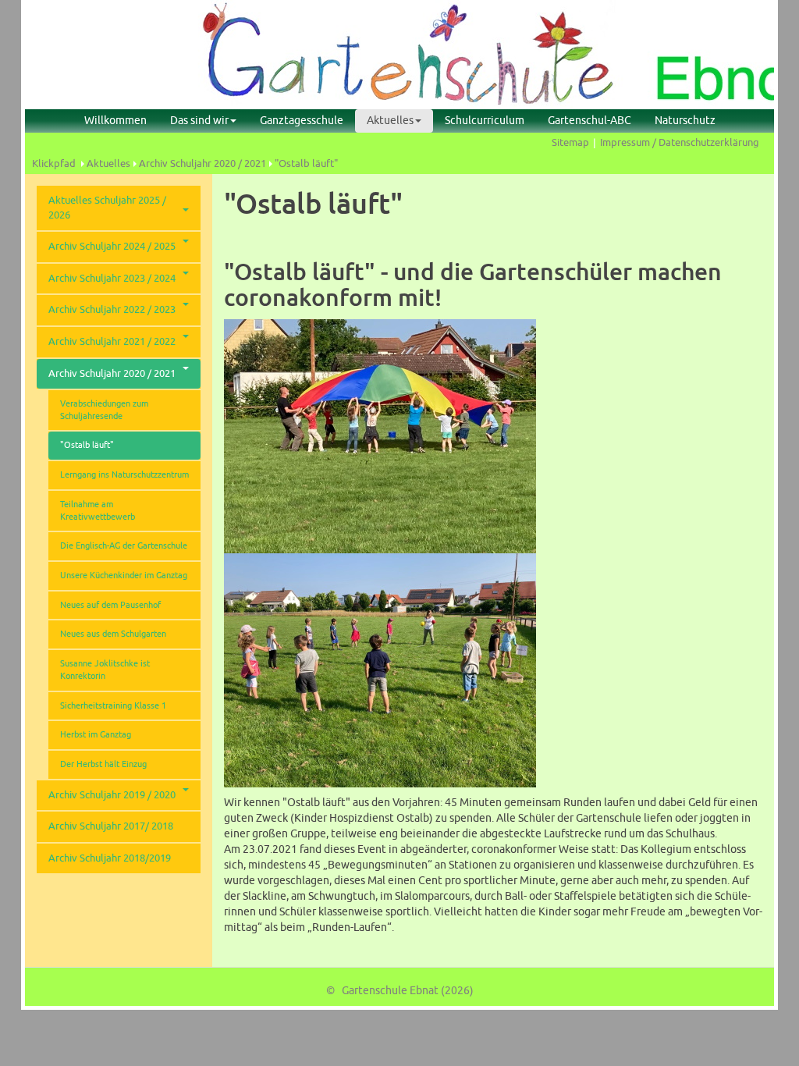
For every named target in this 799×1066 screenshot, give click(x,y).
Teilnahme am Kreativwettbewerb (97, 510)
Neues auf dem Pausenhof (110, 605)
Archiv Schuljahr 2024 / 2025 (112, 246)
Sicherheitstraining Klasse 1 (113, 706)
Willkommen (115, 120)
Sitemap (570, 142)
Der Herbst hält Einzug (103, 764)
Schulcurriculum (484, 120)
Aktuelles (390, 120)
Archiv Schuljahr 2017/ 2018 (110, 826)
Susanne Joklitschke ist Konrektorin (105, 669)
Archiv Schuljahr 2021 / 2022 (112, 341)
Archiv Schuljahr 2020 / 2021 (202, 163)
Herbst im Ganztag (95, 734)
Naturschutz (685, 120)
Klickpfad (54, 163)
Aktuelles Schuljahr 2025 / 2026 (107, 208)
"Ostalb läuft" (306, 163)
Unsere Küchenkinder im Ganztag (123, 575)
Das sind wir (199, 120)
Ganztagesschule (301, 120)
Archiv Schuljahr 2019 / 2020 (112, 795)
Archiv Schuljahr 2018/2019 (109, 858)
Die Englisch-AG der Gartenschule (123, 546)
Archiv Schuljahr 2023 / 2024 (112, 278)
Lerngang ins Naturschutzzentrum (124, 475)
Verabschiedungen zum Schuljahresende (104, 410)
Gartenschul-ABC (589, 120)
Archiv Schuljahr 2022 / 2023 (112, 309)
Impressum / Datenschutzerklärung (679, 142)
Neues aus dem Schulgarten (113, 634)
